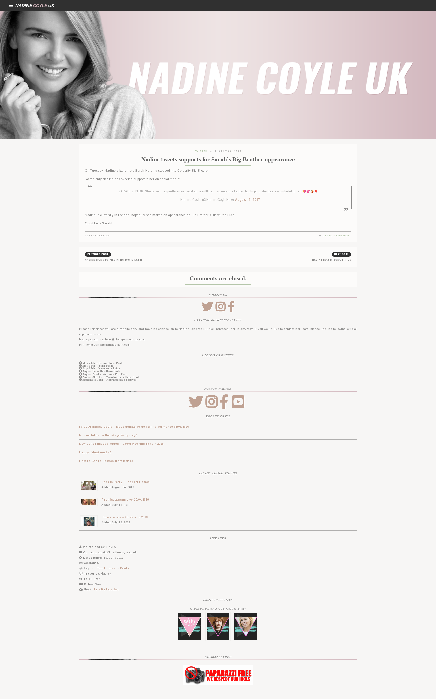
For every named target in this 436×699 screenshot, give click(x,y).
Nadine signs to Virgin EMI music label (114, 259)
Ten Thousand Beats (113, 568)
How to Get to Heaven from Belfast (107, 460)
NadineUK (34, 5)
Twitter (201, 151)
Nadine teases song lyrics (331, 259)
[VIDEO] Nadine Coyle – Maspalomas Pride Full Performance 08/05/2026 (134, 426)
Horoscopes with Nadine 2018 (124, 517)
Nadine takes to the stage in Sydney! (108, 435)
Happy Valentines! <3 (95, 452)
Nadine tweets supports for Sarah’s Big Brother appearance (218, 159)
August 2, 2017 (247, 200)
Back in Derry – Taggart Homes (125, 481)
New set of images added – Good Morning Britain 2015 (121, 443)
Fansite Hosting (105, 589)
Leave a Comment (337, 235)
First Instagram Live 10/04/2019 (125, 499)
